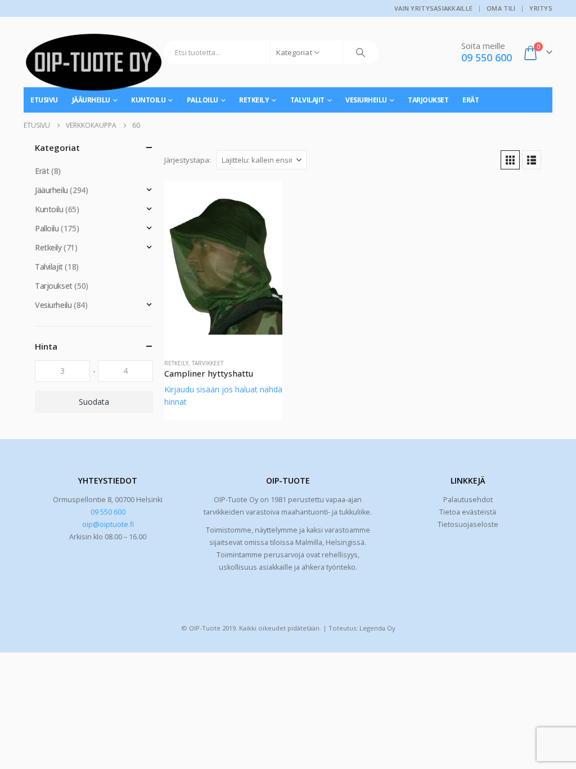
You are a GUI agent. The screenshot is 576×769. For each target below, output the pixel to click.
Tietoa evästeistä (467, 512)
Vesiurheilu (366, 100)
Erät (470, 100)
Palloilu (202, 100)
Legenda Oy (377, 628)
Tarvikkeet (207, 363)
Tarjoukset (428, 100)
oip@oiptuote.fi (108, 524)
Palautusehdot (468, 499)
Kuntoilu (49, 209)
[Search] (360, 52)
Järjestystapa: (187, 160)
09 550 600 (108, 512)
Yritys (540, 8)
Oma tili (501, 8)
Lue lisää (264, 199)
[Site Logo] (94, 66)
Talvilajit (307, 100)
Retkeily (254, 100)
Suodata (94, 401)
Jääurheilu (51, 190)
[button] (510, 159)
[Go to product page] (223, 265)
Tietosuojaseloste (468, 524)
